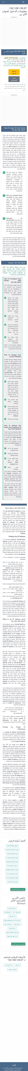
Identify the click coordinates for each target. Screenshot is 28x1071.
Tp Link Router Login (12, 878)
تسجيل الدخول (14, 72)
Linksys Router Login (12, 858)
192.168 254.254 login (12, 932)
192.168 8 (7, 912)
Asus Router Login (12, 882)
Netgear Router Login (12, 870)
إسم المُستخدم (14, 79)
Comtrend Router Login (12, 850)
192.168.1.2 (12, 916)
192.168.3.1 (17, 924)
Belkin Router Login (12, 862)
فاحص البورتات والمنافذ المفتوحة (12, 1070)
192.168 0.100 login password (12, 920)
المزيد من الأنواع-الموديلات (17, 889)
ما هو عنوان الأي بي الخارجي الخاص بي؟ (12, 1068)
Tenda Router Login (12, 854)
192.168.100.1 (12, 908)
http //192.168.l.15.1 (12, 936)
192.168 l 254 (7, 924)
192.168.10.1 (12, 928)
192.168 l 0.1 (16, 912)
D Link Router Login (12, 874)
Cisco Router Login (12, 845)
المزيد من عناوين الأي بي (18, 944)
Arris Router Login (12, 866)
